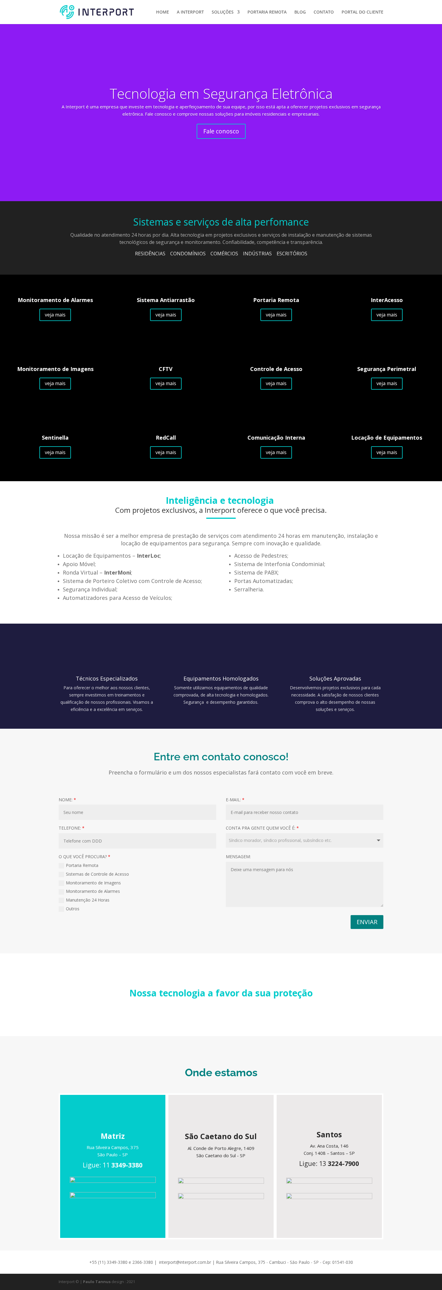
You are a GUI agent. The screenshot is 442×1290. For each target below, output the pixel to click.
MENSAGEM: (238, 856)
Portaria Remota (82, 865)
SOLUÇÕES (223, 12)
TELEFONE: (71, 828)
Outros (72, 908)
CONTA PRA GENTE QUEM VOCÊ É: (262, 828)
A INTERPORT (190, 12)
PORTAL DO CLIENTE (362, 12)
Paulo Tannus (97, 1281)
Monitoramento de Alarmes (93, 891)
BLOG (300, 12)
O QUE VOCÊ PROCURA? (84, 856)
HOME (162, 12)
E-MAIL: (235, 799)
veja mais (55, 314)
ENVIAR (367, 922)
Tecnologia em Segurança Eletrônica (221, 93)
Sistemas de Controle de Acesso (97, 874)
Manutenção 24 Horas (87, 900)
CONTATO (324, 12)
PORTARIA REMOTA (267, 12)
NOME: (67, 799)
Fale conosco (221, 131)
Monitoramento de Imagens (93, 883)
